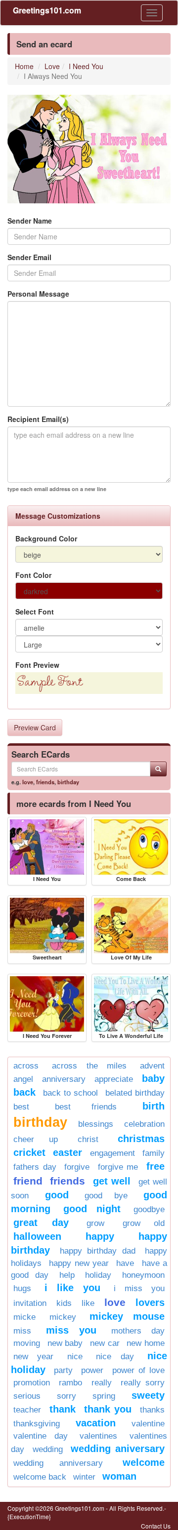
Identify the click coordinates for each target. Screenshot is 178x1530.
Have (125, 1263)
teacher (27, 1410)
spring (103, 1396)
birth (153, 1106)
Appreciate (113, 1079)
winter (84, 1477)
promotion (31, 1382)
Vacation (96, 1422)
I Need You (86, 66)
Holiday (98, 1275)
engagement (112, 1153)
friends (45, 782)
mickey (62, 1317)
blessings (95, 1124)
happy (100, 1236)
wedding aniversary (118, 1448)
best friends (86, 1106)
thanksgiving (36, 1423)
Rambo (70, 1382)
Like (88, 1303)
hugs (22, 1288)
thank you (108, 1409)
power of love (138, 1370)
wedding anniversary (58, 1463)
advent (152, 1066)
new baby (65, 1343)
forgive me (118, 1167)
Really (101, 1382)
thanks (152, 1410)
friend (28, 1180)
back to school (70, 1093)
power (92, 1370)
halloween (37, 1236)
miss (22, 1331)
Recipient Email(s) (38, 419)
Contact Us (156, 1526)
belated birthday (135, 1093)
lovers (150, 1302)
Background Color (46, 538)
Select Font (34, 611)
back (24, 1092)
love (27, 782)
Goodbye (149, 1209)
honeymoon (143, 1275)
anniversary (64, 1079)
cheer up (35, 1139)
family (153, 1153)
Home (24, 66)
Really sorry (143, 1382)
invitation (29, 1303)
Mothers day (138, 1331)
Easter (67, 1152)
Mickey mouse (127, 1316)
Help (67, 1275)
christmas (141, 1138)
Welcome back (39, 1477)
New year (33, 1356)
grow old (144, 1223)
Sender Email (29, 257)
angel (23, 1079)
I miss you (139, 1288)
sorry (66, 1396)
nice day (115, 1356)
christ (88, 1139)
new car (105, 1343)
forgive (76, 1167)
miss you (71, 1330)
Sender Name (29, 221)
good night (91, 1208)
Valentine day (40, 1436)
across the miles (89, 1066)
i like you (72, 1287)
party (63, 1370)
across (26, 1066)
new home (146, 1343)
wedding (48, 1449)
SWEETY (148, 1395)
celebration (144, 1124)
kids (64, 1303)
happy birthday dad (97, 1251)
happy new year (79, 1263)
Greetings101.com (47, 10)
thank (62, 1409)
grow (95, 1223)
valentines (98, 1436)
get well (112, 1181)
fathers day (34, 1167)
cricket (29, 1152)
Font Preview (37, 665)
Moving (26, 1343)
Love (52, 66)
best (21, 1106)
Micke (24, 1317)
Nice (75, 1356)
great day (41, 1222)
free (155, 1166)
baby (153, 1078)
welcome (144, 1462)
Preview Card (35, 727)
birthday (68, 782)
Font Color (33, 575)
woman (119, 1476)
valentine (148, 1423)
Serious (27, 1396)
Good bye (106, 1195)
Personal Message (38, 294)
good (57, 1194)
